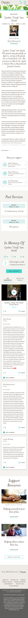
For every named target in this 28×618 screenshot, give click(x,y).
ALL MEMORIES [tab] (8, 279)
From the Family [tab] (20, 279)
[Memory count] (5, 256)
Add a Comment (10, 377)
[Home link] (5, 2)
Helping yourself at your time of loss (14, 508)
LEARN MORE (14, 516)
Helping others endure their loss (14, 541)
